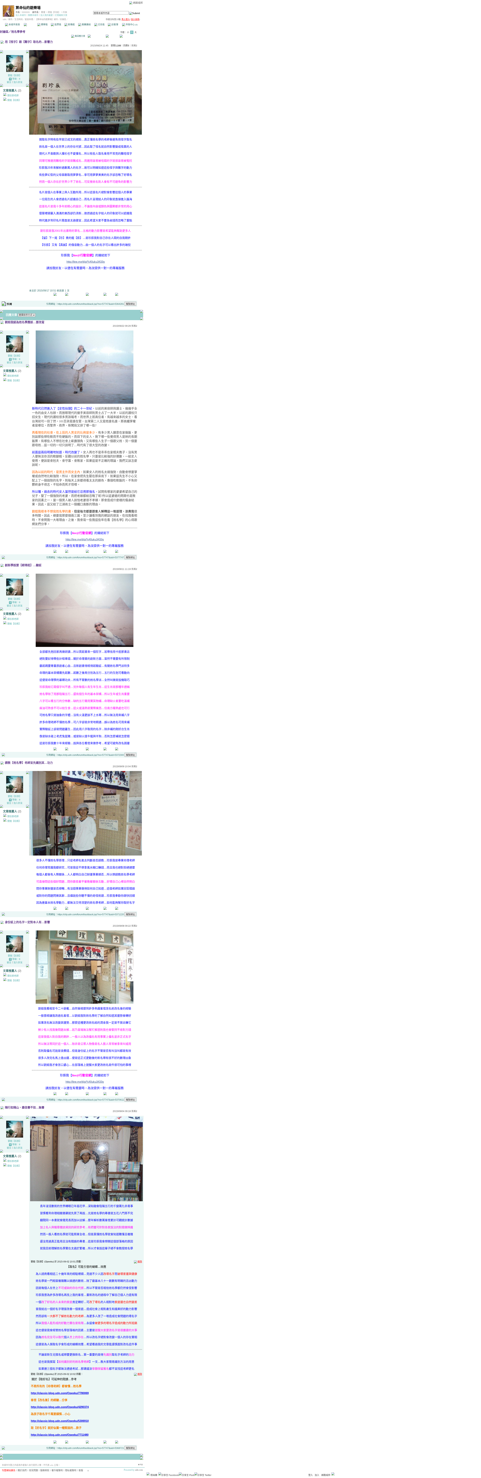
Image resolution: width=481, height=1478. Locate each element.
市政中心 (131, 24)
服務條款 (44, 1470)
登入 (310, 1475)
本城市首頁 (14, 24)
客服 (81, 1470)
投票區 (57, 24)
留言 (9, 82)
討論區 (30, 24)
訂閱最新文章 (61, 15)
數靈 (43, 12)
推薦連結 (86, 24)
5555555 (26, 12)
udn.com (139, 1470)
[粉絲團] (148, 1473)
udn (4, 19)
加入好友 (18, 82)
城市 (10, 19)
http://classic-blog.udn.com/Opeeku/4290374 (60, 1407)
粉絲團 (154, 1475)
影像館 (71, 24)
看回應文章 (79, 36)
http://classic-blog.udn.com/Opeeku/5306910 (60, 1420)
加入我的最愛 (46, 15)
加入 (317, 1475)
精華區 (44, 24)
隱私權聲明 (70, 1470)
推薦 (134, 45)
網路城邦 (138, 2)
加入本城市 (21, 15)
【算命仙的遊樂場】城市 (46, 19)
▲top (140, 1464)
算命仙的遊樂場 (28, 8)
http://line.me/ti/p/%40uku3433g (86, 261)
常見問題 (33, 1470)
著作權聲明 (57, 1470)
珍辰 (65, 12)
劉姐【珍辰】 (54, 12)
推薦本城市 (33, 15)
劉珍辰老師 (13, 95)
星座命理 (29, 19)
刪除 (140, 1261)
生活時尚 (18, 19)
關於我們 (22, 1470)
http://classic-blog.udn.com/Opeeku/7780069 (60, 1393)
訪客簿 (114, 24)
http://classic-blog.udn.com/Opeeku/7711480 (59, 1434)
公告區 (101, 24)
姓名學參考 (18, 31)
